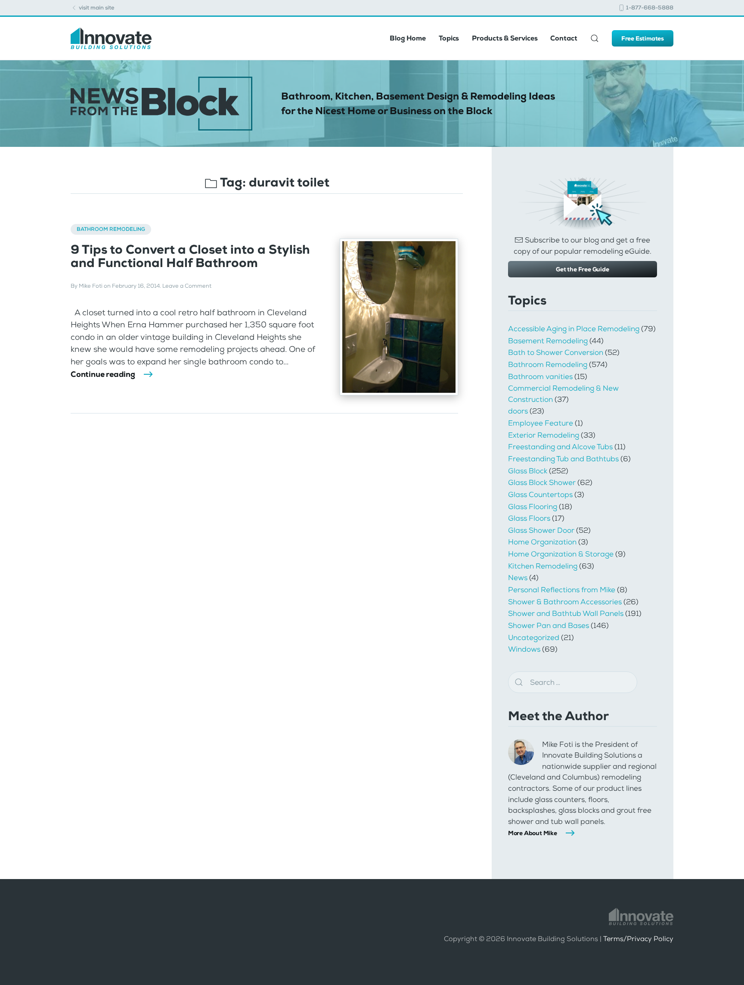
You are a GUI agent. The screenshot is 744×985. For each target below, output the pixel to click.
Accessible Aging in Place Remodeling (573, 328)
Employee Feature (540, 423)
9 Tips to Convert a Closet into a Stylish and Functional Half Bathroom (190, 256)
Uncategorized (533, 637)
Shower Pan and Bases (548, 625)
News (517, 577)
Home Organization (542, 542)
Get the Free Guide (582, 269)
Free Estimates (642, 38)
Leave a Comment (186, 285)
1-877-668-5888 (649, 7)
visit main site (96, 7)
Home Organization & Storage (561, 554)
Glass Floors (529, 518)
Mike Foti (90, 285)
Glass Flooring (532, 506)
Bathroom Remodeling (111, 229)
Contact (563, 38)
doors (518, 411)
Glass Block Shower (542, 482)
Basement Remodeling (548, 340)
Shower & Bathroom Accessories (565, 601)
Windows (524, 649)
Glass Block (527, 470)
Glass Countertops (540, 494)
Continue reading (103, 374)
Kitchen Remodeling (542, 566)
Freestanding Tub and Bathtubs (563, 458)
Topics (449, 38)
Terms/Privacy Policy (638, 938)
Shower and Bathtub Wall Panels (565, 613)
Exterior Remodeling (543, 435)
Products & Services (504, 38)
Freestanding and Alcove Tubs (560, 446)
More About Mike (532, 833)
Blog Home (408, 38)
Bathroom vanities (540, 376)
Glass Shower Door (541, 530)
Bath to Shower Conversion (555, 352)
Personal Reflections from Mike (561, 589)
